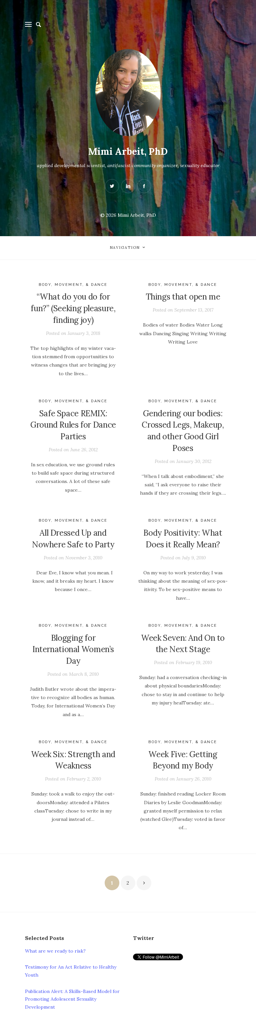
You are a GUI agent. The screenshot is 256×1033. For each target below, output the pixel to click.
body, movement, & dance (73, 285)
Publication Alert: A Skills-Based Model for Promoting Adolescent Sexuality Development (72, 999)
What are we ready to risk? (55, 951)
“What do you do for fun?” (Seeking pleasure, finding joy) (73, 308)
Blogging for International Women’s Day (73, 649)
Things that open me (183, 297)
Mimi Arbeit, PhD (128, 151)
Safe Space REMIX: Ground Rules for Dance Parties (73, 425)
